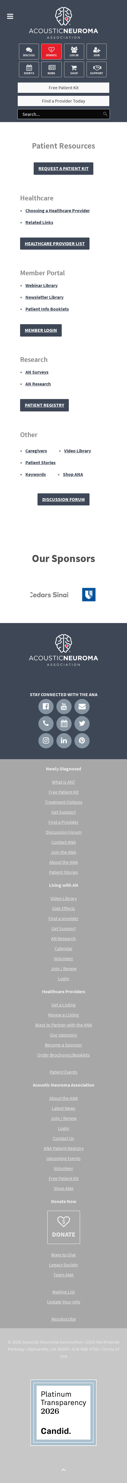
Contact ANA (63, 842)
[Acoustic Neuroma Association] (64, 25)
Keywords (35, 474)
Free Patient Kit (64, 792)
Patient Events (63, 1072)
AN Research (38, 384)
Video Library (77, 451)
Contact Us (63, 1138)
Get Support (63, 812)
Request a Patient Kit (63, 168)
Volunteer (63, 958)
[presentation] (20, 596)
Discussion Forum (63, 499)
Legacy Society (63, 1265)
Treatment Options (63, 802)
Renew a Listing (63, 1015)
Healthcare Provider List (55, 243)
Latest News (63, 1108)
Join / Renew (63, 968)
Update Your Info (63, 1302)
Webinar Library (41, 285)
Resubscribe (63, 1319)
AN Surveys (36, 372)
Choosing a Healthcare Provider (57, 210)
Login (63, 978)
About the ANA (63, 862)
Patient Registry (44, 405)
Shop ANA (73, 474)
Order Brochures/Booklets (63, 1055)
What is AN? (63, 782)
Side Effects (63, 908)
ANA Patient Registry (64, 1148)
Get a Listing (63, 1005)
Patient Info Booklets (47, 309)
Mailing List (63, 1292)
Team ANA (63, 1275)
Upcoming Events (63, 1158)
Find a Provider (63, 822)
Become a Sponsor (63, 1045)
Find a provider (63, 918)
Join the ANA (63, 852)
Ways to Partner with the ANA (63, 1025)
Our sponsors (63, 1035)
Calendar (64, 948)
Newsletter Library (44, 297)
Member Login (41, 330)
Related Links (39, 222)
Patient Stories (40, 462)
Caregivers (36, 451)
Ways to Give (63, 1255)
